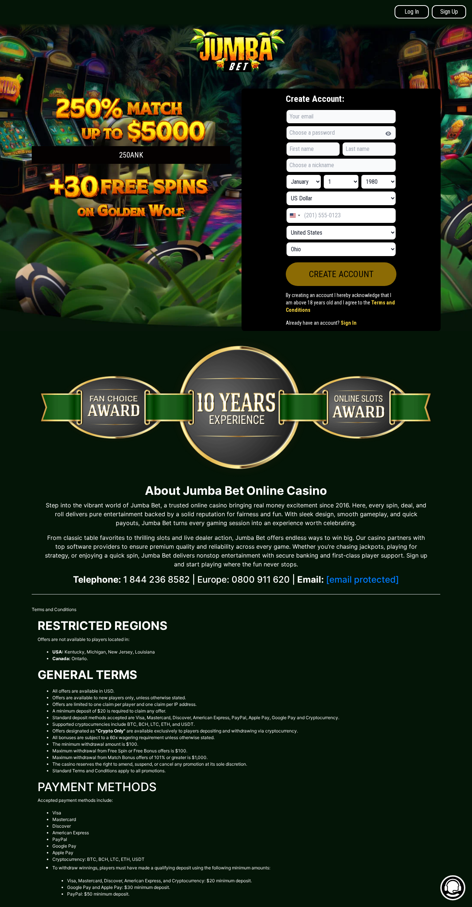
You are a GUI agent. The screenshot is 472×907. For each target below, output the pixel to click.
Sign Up (449, 11)
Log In (412, 11)
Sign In (349, 323)
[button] (131, 129)
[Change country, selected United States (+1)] (294, 215)
